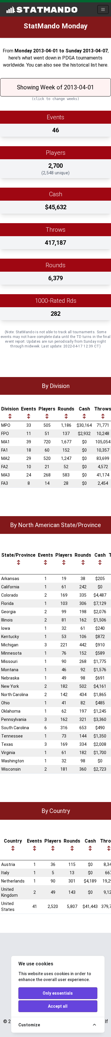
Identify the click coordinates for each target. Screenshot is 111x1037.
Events (28, 409)
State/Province (18, 555)
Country (13, 841)
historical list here (88, 65)
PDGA (68, 58)
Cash (84, 409)
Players (46, 409)
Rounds (66, 409)
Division (10, 409)
